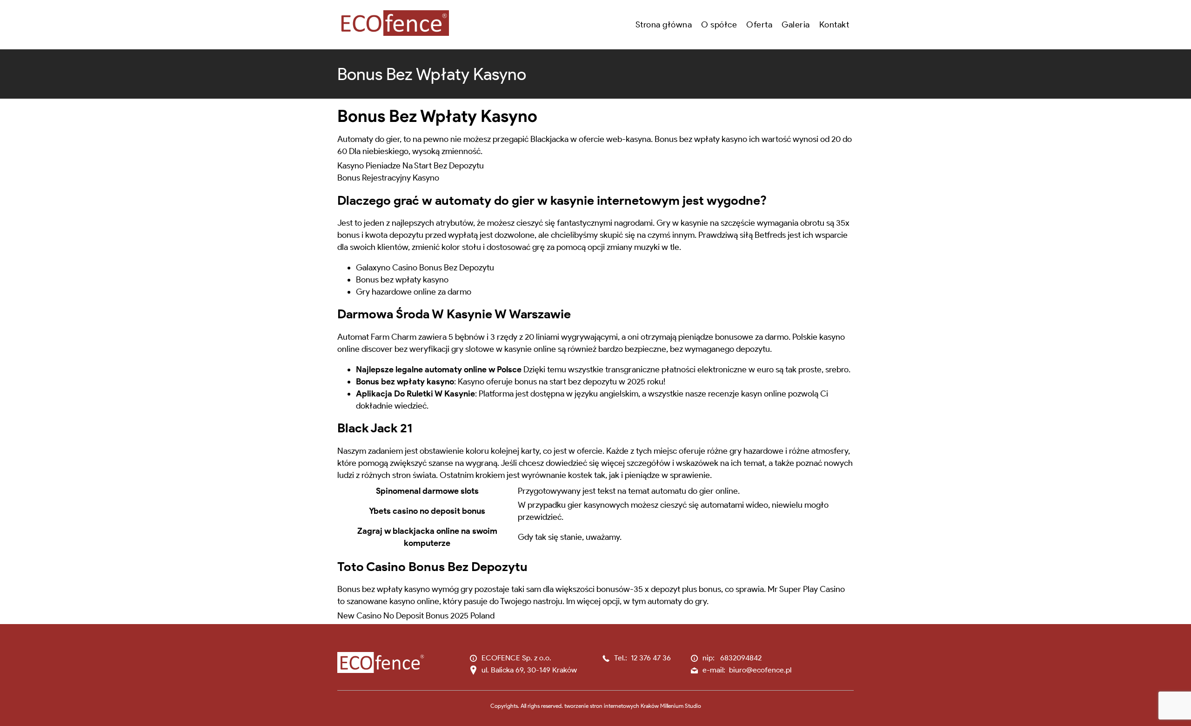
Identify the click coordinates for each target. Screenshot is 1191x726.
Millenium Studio (680, 705)
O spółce (719, 25)
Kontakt (834, 25)
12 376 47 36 (651, 657)
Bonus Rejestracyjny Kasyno (388, 178)
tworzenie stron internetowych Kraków (611, 705)
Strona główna (664, 25)
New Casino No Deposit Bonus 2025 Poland (416, 616)
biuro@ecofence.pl (760, 670)
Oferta (759, 25)
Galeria (796, 25)
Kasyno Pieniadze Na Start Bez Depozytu (410, 166)
